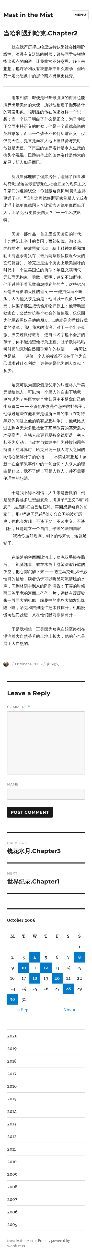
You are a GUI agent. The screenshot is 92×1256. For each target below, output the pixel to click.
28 (68, 988)
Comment (18, 707)
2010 (12, 1161)
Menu (80, 15)
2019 (12, 1048)
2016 (12, 1086)
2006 (12, 1211)
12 (46, 967)
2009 (12, 1174)
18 (35, 978)
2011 (11, 1149)
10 (23, 967)
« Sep (22, 1009)
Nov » (69, 1009)
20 (57, 978)
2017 (11, 1073)
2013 (11, 1123)
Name (13, 784)
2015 (12, 1098)
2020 (12, 1035)
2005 (12, 1224)
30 (12, 999)
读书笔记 (53, 664)
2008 (12, 1186)
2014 (12, 1111)
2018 (12, 1061)
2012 (12, 1136)
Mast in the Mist (28, 14)
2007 (12, 1199)
